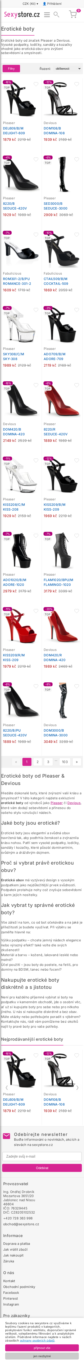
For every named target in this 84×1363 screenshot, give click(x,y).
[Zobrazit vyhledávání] (55, 15)
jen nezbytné (42, 1356)
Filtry (11, 68)
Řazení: (45, 68)
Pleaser (57, 803)
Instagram (11, 1304)
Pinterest (10, 1298)
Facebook (11, 1293)
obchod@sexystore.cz (21, 1224)
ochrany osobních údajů (37, 1340)
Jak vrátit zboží (15, 1249)
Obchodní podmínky (19, 1287)
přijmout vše (42, 1348)
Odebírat (42, 1168)
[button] (36, 84)
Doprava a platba (16, 1244)
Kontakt (9, 1281)
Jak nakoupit (13, 1255)
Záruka (8, 1261)
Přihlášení (54, 3)
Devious (74, 803)
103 (65, 762)
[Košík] (73, 14)
